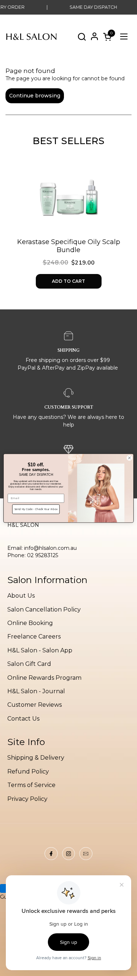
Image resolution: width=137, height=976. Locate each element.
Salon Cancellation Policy (44, 609)
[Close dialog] (129, 457)
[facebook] (51, 854)
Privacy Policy (27, 798)
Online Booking (30, 623)
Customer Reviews (34, 704)
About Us (21, 595)
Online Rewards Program (44, 677)
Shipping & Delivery (35, 757)
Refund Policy (28, 771)
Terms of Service (31, 785)
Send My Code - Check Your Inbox (36, 509)
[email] (86, 854)
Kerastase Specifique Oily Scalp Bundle (68, 246)
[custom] (68, 854)
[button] (81, 36)
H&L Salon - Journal (36, 691)
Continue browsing (34, 95)
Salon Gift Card (29, 663)
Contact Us (23, 718)
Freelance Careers (34, 636)
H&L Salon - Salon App (39, 650)
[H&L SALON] (31, 36)
